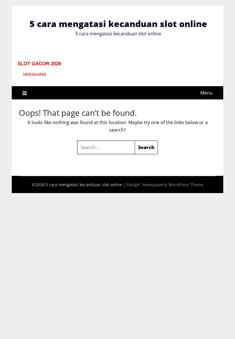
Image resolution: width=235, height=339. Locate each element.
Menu (206, 93)
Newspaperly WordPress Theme (172, 184)
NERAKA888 (34, 74)
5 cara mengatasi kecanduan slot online (118, 24)
